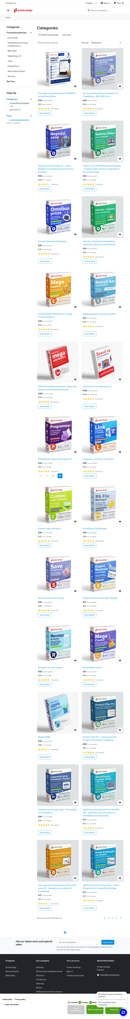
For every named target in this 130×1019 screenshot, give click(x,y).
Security (11, 76)
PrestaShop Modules (17, 32)
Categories (13, 27)
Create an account (75, 975)
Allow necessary (76, 1009)
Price (9, 116)
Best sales (10, 975)
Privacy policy (20, 999)
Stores (39, 987)
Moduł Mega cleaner (92, 667)
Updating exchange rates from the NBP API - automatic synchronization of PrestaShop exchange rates (101, 812)
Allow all (114, 1009)
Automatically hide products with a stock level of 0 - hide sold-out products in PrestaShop (57, 888)
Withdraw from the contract (49, 991)
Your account (73, 960)
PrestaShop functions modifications (18, 44)
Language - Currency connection (98, 459)
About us (40, 975)
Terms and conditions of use (49, 971)
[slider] (8, 120)
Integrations (13, 66)
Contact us (11, 3)
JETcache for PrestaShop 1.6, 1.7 (97, 386)
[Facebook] (65, 932)
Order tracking (73, 967)
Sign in (70, 971)
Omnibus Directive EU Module (52, 241)
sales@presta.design (110, 975)
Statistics (85, 1002)
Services (11, 81)
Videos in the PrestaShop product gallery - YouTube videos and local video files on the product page (102, 168)
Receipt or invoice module (50, 667)
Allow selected (95, 1009)
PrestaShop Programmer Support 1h (55, 459)
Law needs (13, 37)
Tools (10, 61)
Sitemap (40, 983)
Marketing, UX (14, 56)
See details (45, 113)
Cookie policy (7, 999)
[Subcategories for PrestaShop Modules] (30, 33)
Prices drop (11, 967)
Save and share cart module (51, 598)
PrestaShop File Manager (95, 528)
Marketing (96, 1002)
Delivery (40, 967)
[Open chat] (123, 1012)
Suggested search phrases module (99, 314)
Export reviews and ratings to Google (100, 598)
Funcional (74, 1002)
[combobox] (105, 10)
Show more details (12, 1004)
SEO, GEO (12, 51)
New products (12, 971)
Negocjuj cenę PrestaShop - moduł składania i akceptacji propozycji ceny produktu (56, 168)
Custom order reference (49, 528)
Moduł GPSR (44, 737)
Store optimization (16, 71)
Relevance (96, 42)
